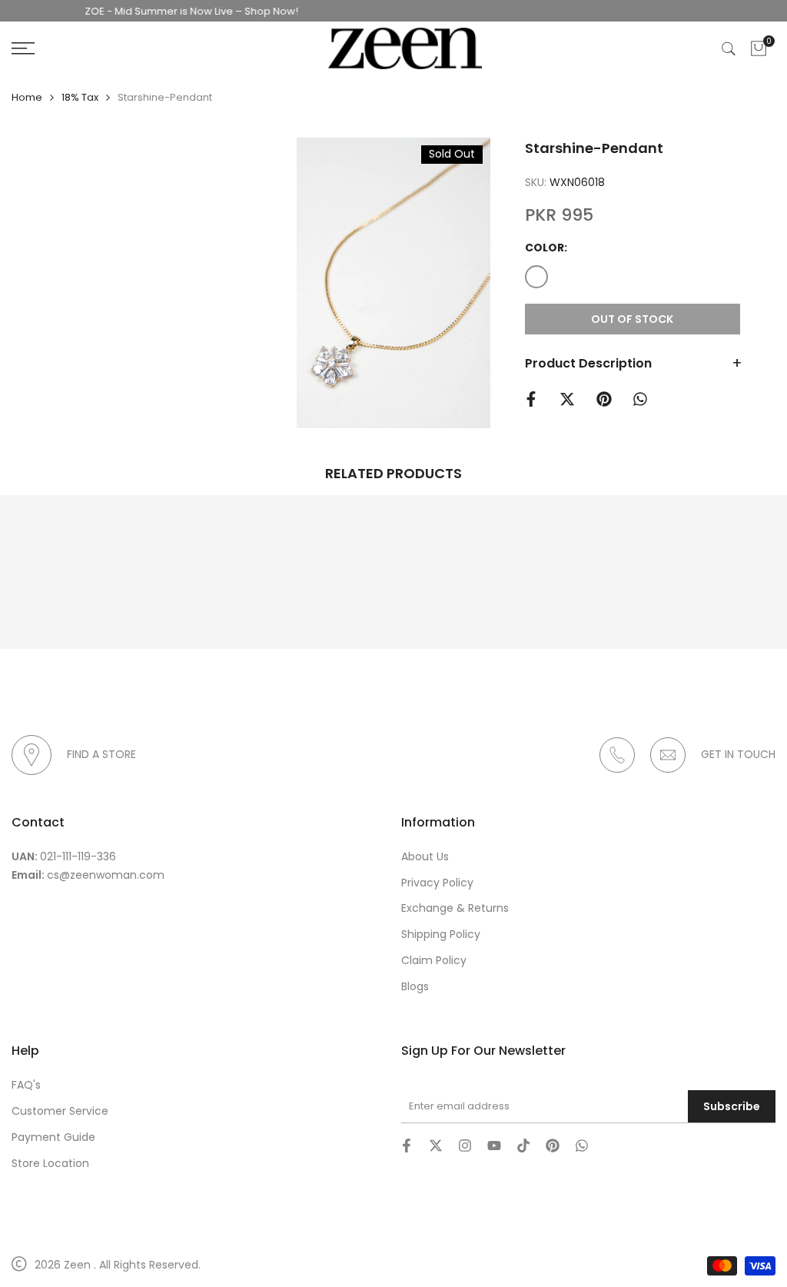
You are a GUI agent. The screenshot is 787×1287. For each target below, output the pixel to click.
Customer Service (60, 1111)
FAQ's (26, 1084)
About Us (425, 856)
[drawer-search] (728, 49)
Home (27, 97)
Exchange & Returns (455, 908)
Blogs (415, 986)
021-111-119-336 (78, 856)
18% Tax (79, 97)
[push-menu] (23, 48)
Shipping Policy (440, 934)
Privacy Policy (437, 882)
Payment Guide (53, 1137)
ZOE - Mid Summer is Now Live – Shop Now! (177, 11)
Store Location (50, 1163)
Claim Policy (434, 960)
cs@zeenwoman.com (105, 875)
